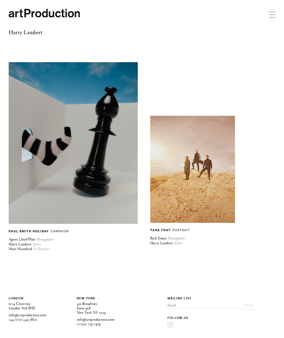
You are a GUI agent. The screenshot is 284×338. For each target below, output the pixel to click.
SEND (254, 306)
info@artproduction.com (28, 314)
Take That (161, 231)
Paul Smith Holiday (29, 232)
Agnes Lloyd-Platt (23, 238)
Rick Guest (159, 238)
